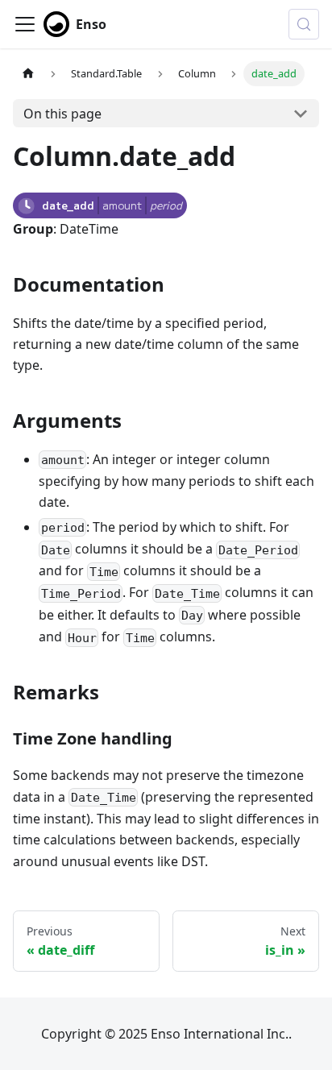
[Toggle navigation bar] (25, 24)
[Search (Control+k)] (303, 24)
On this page (62, 113)
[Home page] (28, 73)
